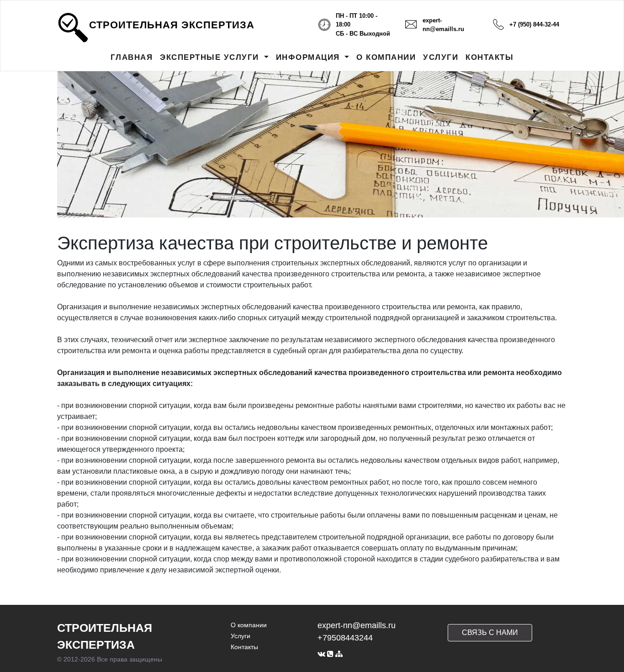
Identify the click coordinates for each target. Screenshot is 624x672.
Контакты (244, 647)
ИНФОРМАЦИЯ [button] (309, 57)
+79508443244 (345, 637)
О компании (249, 625)
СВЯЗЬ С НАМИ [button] (490, 632)
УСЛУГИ (440, 57)
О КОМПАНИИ (386, 57)
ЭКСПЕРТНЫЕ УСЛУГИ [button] (211, 57)
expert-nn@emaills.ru (356, 625)
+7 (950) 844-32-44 (534, 24)
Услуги (240, 636)
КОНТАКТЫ (489, 57)
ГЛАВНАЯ (132, 57)
